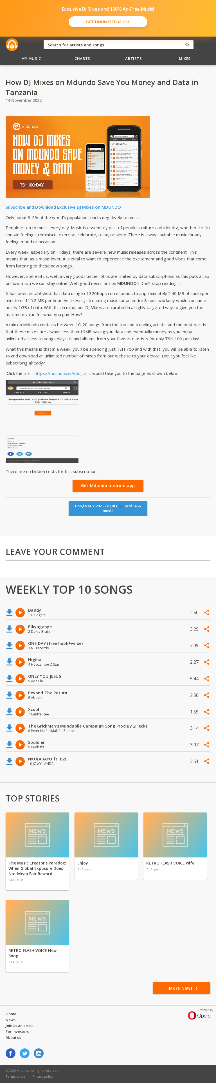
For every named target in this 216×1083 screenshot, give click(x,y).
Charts (82, 58)
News (10, 1019)
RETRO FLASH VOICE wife (170, 863)
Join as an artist (19, 1025)
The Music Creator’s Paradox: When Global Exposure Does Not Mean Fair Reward (37, 868)
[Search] (187, 45)
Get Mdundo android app (108, 485)
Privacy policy (42, 1076)
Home (11, 1013)
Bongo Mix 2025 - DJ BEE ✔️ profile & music (108, 508)
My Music (31, 58)
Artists (133, 58)
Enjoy (82, 863)
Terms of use (16, 1076)
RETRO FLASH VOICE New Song (32, 953)
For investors (17, 1031)
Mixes (185, 58)
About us (13, 1037)
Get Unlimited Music (108, 21)
